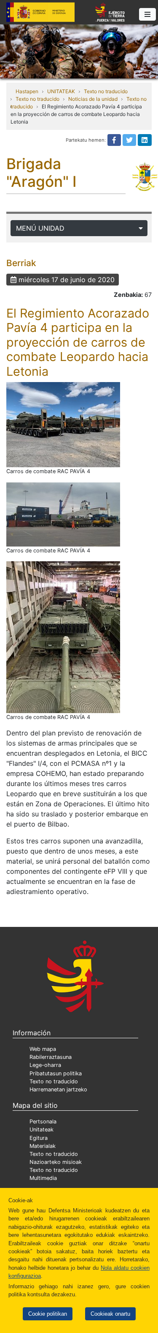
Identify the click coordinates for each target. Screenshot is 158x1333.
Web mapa (42, 1049)
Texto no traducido (106, 91)
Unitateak (41, 1129)
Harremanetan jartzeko (58, 1089)
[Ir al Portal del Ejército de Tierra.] (79, 50)
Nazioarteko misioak (55, 1162)
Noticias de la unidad (93, 99)
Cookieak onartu (110, 1314)
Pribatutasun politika (55, 1073)
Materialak (42, 1146)
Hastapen (27, 91)
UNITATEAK (61, 91)
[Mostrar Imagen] (63, 424)
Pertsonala (42, 1121)
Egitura (38, 1138)
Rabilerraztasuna (50, 1057)
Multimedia (43, 1178)
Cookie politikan (47, 1314)
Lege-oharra (45, 1065)
